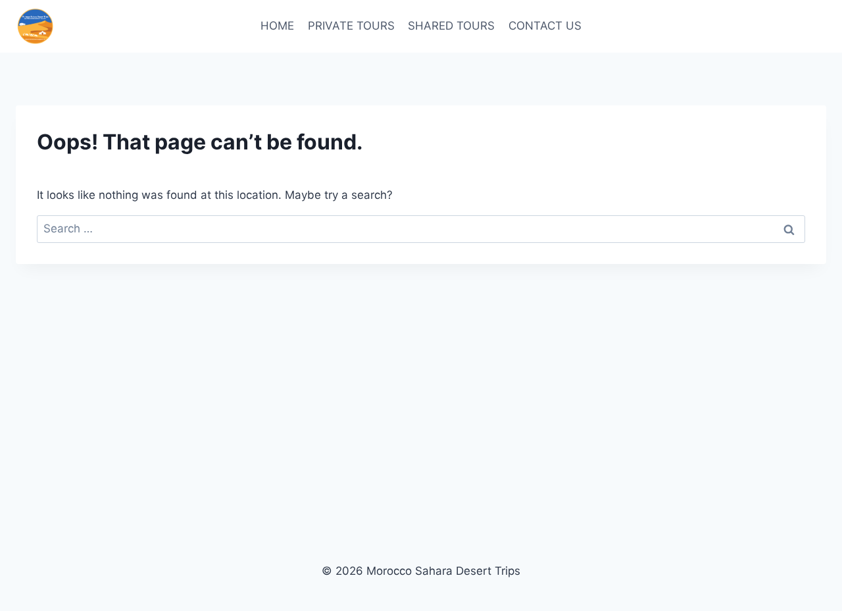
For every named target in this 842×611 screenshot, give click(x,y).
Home (277, 25)
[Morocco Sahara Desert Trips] (35, 26)
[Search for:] (421, 228)
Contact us (545, 25)
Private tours (351, 25)
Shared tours (451, 25)
